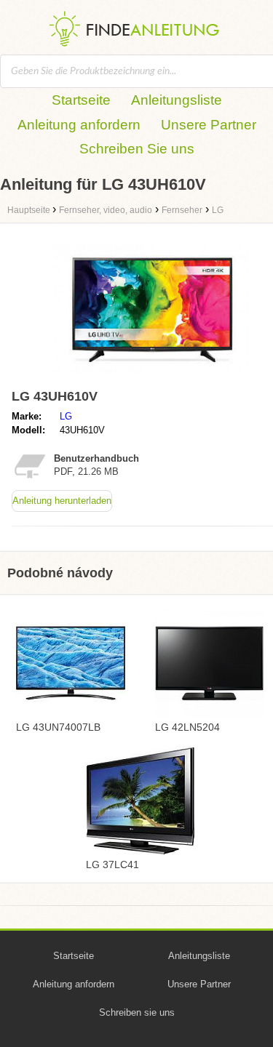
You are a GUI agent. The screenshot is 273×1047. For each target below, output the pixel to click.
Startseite (81, 100)
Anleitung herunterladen (61, 500)
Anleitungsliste (176, 100)
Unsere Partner (208, 124)
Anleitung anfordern (79, 124)
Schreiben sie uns (137, 1012)
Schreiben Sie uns (136, 148)
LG (66, 416)
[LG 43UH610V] (151, 376)
